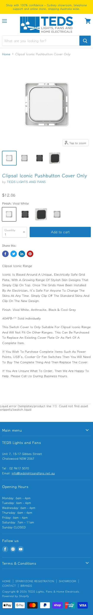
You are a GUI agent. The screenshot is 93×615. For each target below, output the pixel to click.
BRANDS (26, 585)
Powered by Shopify (15, 596)
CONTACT (9, 585)
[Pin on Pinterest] (30, 254)
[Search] (85, 41)
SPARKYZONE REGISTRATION (34, 581)
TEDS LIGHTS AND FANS (26, 181)
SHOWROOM (67, 581)
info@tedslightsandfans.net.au (33, 473)
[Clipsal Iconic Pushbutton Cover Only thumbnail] (9, 158)
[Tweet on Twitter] (13, 254)
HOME (6, 581)
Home (6, 54)
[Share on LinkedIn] (22, 254)
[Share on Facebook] (5, 254)
